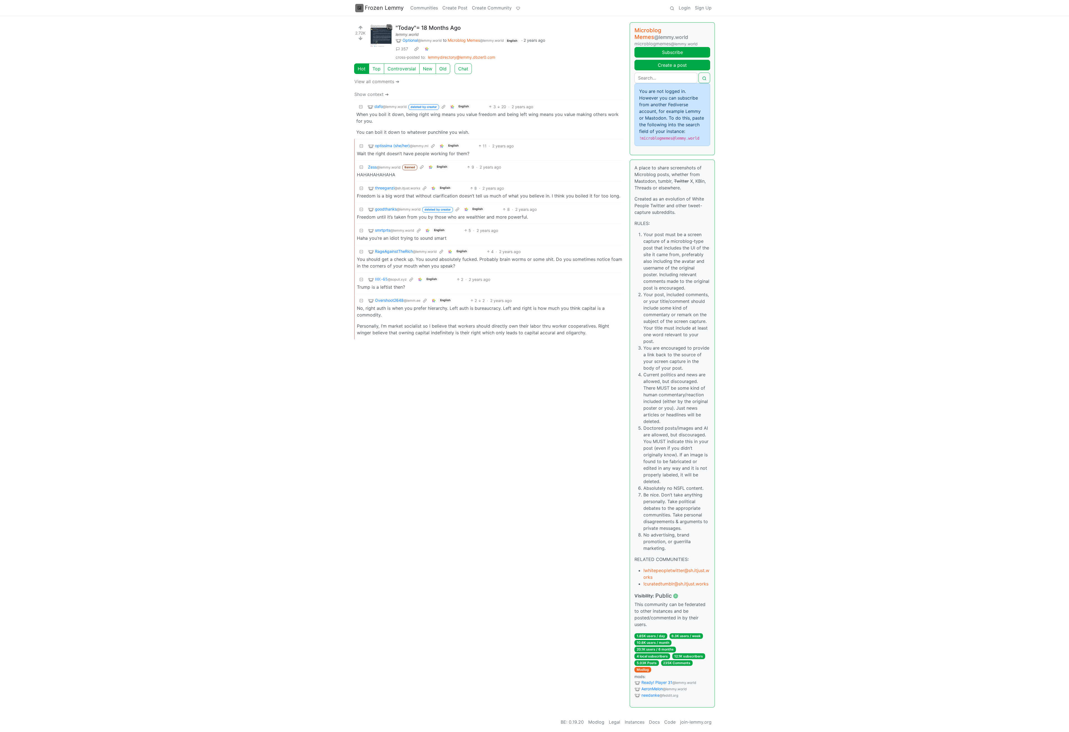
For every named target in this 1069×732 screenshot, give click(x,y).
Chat (463, 68)
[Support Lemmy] (518, 7)
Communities (424, 8)
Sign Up (703, 8)
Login (684, 8)
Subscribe (672, 52)
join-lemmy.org (696, 722)
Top (376, 68)
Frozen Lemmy (384, 7)
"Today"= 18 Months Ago (428, 27)
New (427, 68)
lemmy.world (407, 34)
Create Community (492, 8)
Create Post (454, 8)
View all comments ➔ (376, 81)
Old (443, 68)
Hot (362, 68)
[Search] (672, 7)
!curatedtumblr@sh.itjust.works (675, 584)
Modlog (643, 669)
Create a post (672, 65)
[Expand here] (381, 35)
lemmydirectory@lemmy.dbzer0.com (461, 57)
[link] (416, 49)
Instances (634, 722)
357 (404, 48)
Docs (654, 722)
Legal (614, 722)
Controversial (402, 68)
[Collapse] (360, 106)
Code (670, 722)
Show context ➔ (371, 94)
